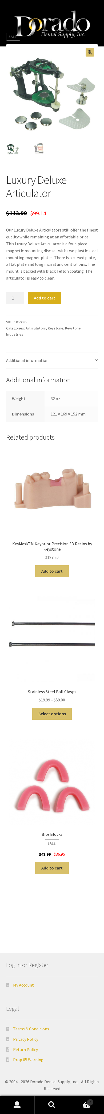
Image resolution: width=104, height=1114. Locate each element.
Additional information (27, 360)
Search (52, 1105)
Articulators (36, 328)
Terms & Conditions (31, 1028)
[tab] (52, 361)
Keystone (55, 328)
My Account (23, 985)
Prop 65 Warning (28, 1059)
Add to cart (44, 298)
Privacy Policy (25, 1039)
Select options (52, 713)
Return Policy (25, 1049)
